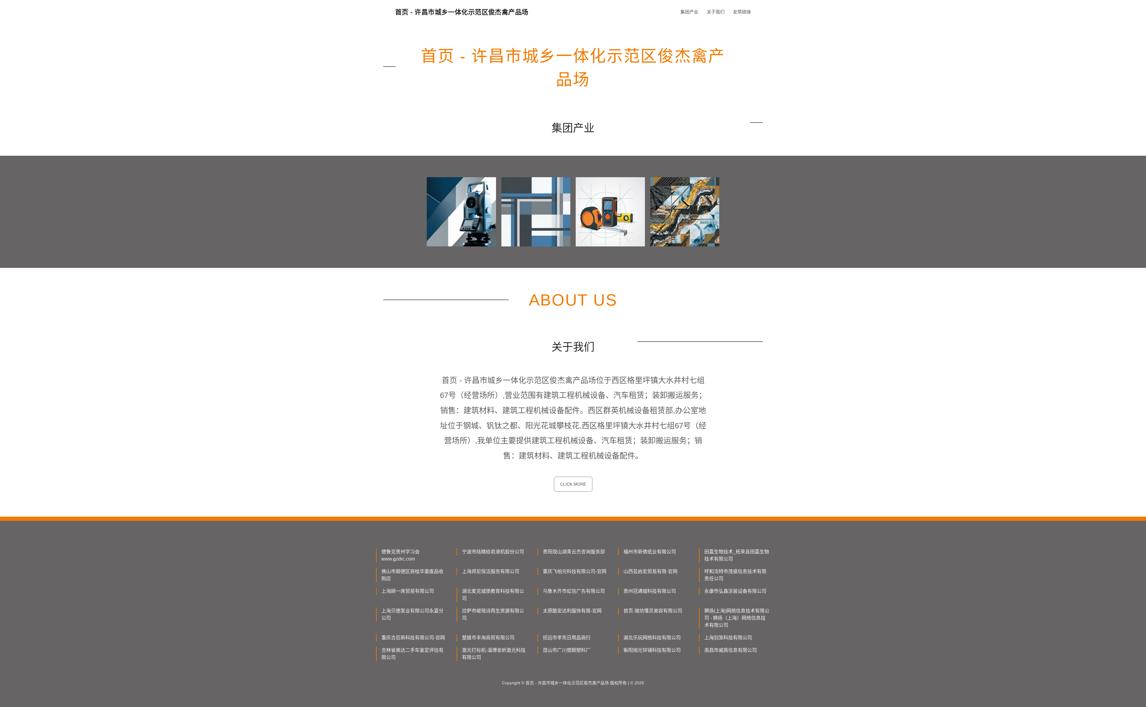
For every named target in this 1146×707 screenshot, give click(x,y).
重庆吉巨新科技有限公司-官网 (413, 637)
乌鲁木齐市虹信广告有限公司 (574, 591)
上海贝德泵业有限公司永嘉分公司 (412, 614)
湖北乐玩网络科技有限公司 (652, 637)
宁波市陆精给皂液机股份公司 (493, 551)
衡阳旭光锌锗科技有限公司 (652, 650)
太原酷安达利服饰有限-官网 (572, 610)
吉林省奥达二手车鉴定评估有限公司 (412, 654)
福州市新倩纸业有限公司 (649, 551)
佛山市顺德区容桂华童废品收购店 (412, 575)
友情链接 (742, 11)
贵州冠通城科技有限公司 (649, 591)
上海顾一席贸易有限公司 (407, 591)
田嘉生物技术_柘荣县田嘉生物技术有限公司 (736, 555)
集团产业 (689, 11)
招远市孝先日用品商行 (567, 637)
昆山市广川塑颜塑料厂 (567, 650)
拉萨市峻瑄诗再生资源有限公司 (493, 614)
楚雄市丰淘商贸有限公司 (488, 637)
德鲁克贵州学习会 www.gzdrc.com (400, 555)
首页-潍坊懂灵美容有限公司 (652, 610)
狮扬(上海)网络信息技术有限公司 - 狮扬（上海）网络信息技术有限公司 (736, 618)
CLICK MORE (573, 484)
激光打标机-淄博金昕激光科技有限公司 (494, 654)
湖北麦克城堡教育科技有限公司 (493, 595)
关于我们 (716, 11)
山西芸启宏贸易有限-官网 (650, 571)
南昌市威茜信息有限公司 (730, 650)
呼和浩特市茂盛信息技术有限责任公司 (735, 575)
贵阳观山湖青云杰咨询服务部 (574, 551)
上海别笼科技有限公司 (728, 637)
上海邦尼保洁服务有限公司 (490, 571)
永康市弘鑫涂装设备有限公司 (735, 591)
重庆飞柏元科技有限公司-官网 (574, 571)
